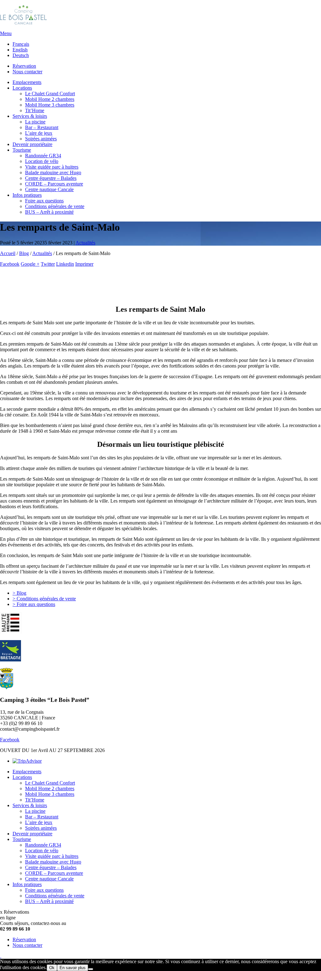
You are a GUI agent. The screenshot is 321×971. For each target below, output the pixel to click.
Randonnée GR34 (43, 155)
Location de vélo (41, 161)
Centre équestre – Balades (50, 178)
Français (21, 44)
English (20, 49)
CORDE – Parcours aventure (54, 183)
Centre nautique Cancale (49, 189)
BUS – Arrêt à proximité (49, 212)
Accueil (7, 253)
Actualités (42, 253)
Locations (22, 88)
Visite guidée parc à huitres (51, 167)
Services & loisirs (30, 116)
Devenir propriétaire (32, 144)
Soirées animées (41, 138)
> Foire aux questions (34, 604)
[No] (90, 969)
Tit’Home (34, 110)
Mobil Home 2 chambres (49, 99)
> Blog (19, 593)
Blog (24, 253)
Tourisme (22, 150)
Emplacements (27, 82)
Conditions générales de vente (54, 206)
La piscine (35, 121)
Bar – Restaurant (41, 127)
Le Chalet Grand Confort (50, 93)
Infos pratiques (27, 195)
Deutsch (21, 55)
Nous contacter (27, 71)
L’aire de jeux (38, 133)
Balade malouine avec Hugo (53, 172)
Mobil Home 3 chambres (49, 104)
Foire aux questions (44, 200)
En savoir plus (73, 967)
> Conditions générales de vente (44, 598)
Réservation (24, 66)
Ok (52, 967)
